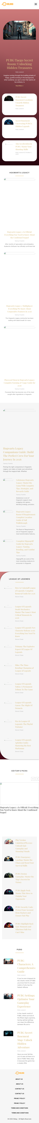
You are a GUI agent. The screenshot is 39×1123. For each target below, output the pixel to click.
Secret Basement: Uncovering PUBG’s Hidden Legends (23, 123)
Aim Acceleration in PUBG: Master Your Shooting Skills (23, 146)
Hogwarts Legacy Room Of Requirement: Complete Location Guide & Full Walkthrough (26, 517)
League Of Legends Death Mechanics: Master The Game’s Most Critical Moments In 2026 (25, 612)
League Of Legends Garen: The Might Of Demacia (23, 705)
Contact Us (19, 1089)
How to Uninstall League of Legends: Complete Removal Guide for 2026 (25, 591)
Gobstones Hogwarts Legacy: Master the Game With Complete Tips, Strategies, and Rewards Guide (25, 486)
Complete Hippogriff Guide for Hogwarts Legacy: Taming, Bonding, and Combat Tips (25, 547)
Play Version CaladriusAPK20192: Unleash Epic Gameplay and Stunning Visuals (23, 846)
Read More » (19, 86)
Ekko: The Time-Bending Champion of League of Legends (24, 668)
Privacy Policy (19, 1098)
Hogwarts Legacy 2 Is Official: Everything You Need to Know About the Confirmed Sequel (19, 235)
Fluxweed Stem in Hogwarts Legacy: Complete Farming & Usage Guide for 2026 (19, 383)
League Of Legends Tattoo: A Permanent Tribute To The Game (24, 687)
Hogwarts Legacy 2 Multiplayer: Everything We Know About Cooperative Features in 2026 (19, 309)
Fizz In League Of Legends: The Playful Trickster (24, 724)
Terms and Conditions (19, 1108)
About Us (19, 1079)
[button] (35, 4)
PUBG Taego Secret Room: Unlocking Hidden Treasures (19, 64)
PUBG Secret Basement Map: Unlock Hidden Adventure (24, 1040)
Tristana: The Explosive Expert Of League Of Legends (25, 649)
